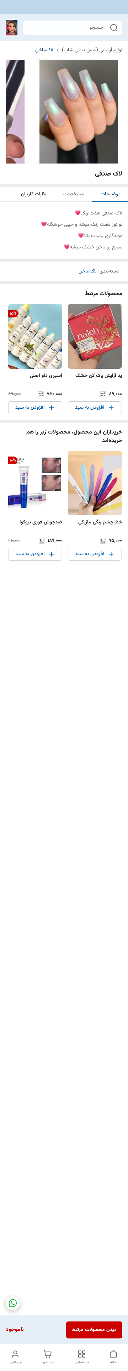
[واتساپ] (13, 1303)
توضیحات (110, 194)
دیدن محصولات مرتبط (94, 1330)
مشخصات (73, 194)
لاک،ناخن (44, 50)
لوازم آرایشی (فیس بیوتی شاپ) (92, 50)
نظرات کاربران (33, 194)
